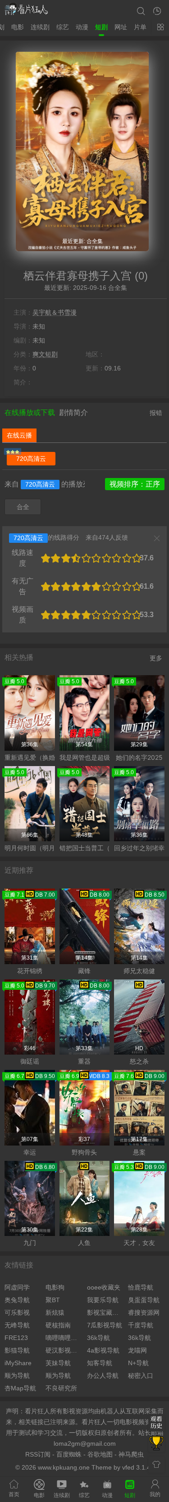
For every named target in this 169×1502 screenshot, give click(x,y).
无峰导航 (17, 1325)
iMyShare (18, 1363)
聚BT (53, 1300)
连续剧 (40, 27)
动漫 (82, 27)
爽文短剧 (45, 354)
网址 (120, 27)
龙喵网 (137, 1350)
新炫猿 (55, 1312)
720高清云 (31, 458)
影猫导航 (17, 1350)
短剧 (101, 27)
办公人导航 (103, 1375)
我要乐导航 (103, 1300)
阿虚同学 (17, 1287)
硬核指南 (58, 1325)
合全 (23, 506)
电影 (17, 27)
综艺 (62, 27)
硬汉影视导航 (64, 1350)
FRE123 (16, 1337)
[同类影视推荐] (156, 1444)
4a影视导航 (103, 1350)
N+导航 (138, 1363)
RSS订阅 (37, 1454)
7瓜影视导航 (104, 1325)
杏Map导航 (20, 1388)
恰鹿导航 (140, 1287)
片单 (140, 27)
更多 (156, 658)
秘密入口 (140, 1375)
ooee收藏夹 (103, 1287)
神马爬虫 (131, 1454)
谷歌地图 (100, 1454)
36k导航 (98, 1337)
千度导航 (140, 1325)
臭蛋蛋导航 (144, 1300)
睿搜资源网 (144, 1312)
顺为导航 (17, 1375)
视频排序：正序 (135, 484)
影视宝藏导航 (105, 1312)
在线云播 (19, 435)
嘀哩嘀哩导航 (64, 1337)
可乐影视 (17, 1312)
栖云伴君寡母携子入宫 (77, 276)
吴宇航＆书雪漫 (54, 312)
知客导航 (99, 1363)
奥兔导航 (17, 1300)
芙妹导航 (58, 1363)
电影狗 (55, 1287)
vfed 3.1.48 (138, 1467)
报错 (156, 412)
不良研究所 (61, 1388)
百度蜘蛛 (69, 1454)
